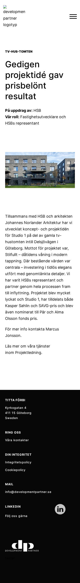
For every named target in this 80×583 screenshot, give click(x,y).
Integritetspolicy (18, 462)
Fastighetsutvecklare (39, 117)
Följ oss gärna (16, 516)
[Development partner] (14, 16)
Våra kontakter (17, 440)
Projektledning (28, 352)
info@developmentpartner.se (28, 492)
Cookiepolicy (15, 470)
